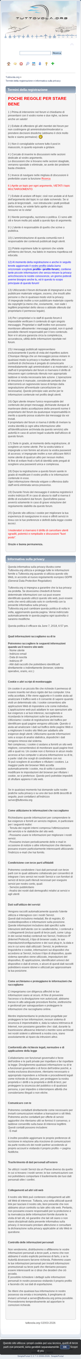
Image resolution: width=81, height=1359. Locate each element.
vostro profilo (38, 265)
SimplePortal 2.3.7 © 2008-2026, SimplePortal (40, 1356)
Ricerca (46, 178)
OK (65, 1347)
